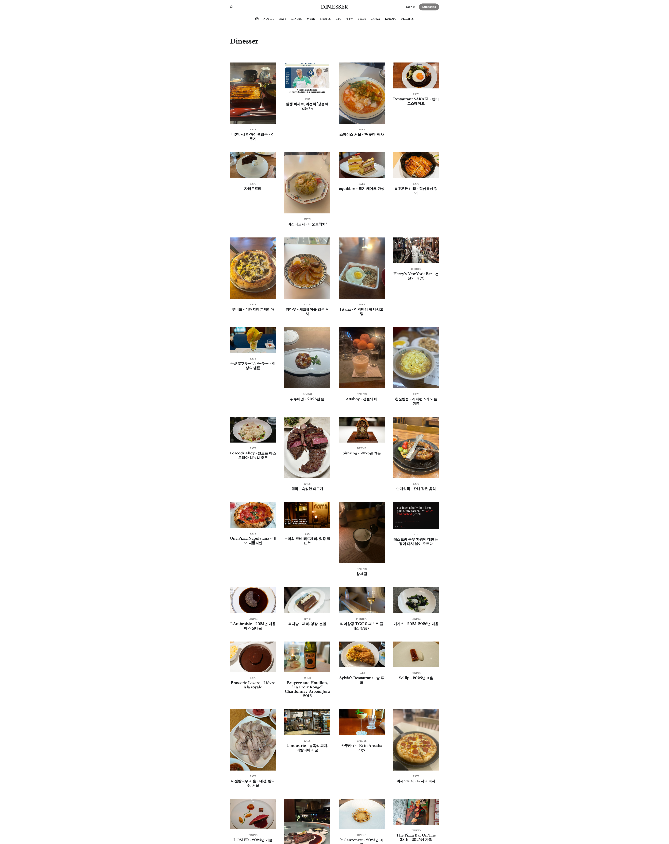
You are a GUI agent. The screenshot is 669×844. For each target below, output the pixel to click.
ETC (338, 18)
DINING (296, 18)
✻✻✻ (349, 18)
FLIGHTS (407, 18)
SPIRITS (325, 18)
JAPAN (375, 18)
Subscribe (429, 6)
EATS (282, 18)
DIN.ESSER (334, 7)
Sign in (411, 7)
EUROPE (390, 18)
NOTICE (268, 18)
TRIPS (362, 18)
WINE (311, 18)
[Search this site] (231, 7)
